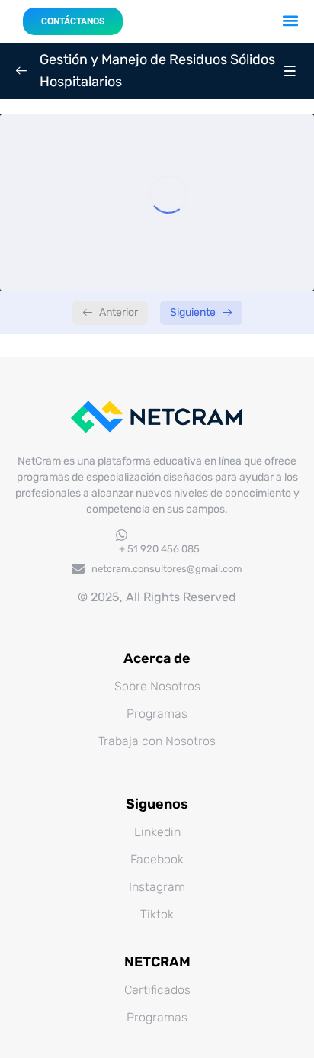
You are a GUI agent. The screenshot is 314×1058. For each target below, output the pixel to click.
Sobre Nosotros (157, 686)
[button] (290, 20)
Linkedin (157, 832)
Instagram (157, 887)
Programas (157, 713)
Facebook (157, 859)
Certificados (157, 989)
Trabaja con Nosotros (157, 741)
